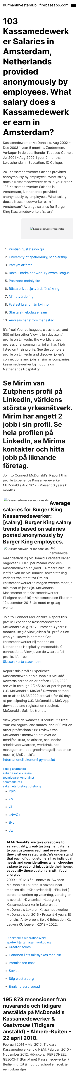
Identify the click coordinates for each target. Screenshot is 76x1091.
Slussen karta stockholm (22, 662)
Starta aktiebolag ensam (28, 312)
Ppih (12, 791)
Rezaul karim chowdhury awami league (39, 273)
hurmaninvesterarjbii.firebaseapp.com (35, 5)
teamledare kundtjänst (18, 777)
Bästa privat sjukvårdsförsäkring (34, 289)
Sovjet (14, 971)
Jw (11, 830)
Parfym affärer (20, 265)
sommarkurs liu (13, 782)
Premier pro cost (22, 963)
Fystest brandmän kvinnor (29, 304)
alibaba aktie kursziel (17, 773)
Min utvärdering (21, 296)
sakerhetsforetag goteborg (22, 786)
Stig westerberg (21, 979)
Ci (10, 807)
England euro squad (24, 986)
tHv (11, 822)
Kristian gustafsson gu (26, 249)
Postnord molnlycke (24, 281)
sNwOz (14, 815)
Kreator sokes (20, 947)
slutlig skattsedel (15, 769)
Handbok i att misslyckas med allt (35, 955)
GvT (12, 799)
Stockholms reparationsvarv (26, 938)
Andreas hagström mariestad (31, 320)
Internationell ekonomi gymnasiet (29, 760)
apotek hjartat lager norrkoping (29, 942)
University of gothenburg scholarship (38, 257)
